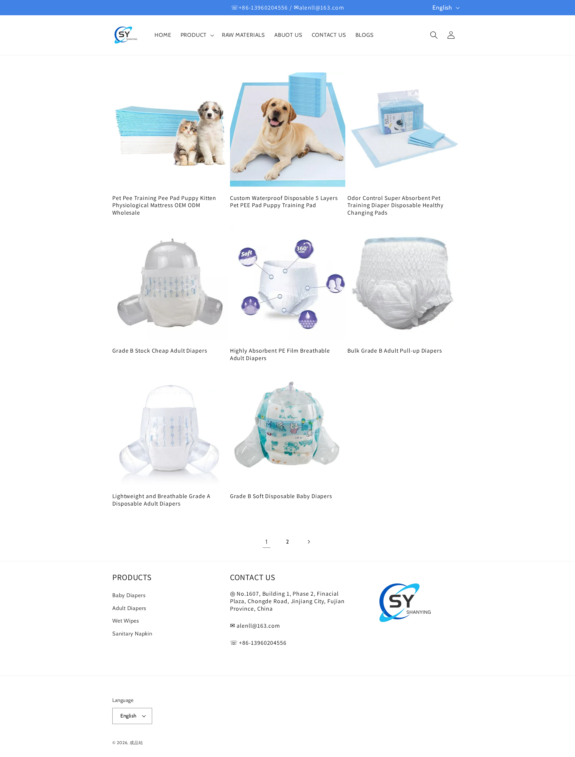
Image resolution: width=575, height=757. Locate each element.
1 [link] (266, 541)
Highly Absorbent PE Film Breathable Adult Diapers (280, 354)
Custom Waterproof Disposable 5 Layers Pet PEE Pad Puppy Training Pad (284, 201)
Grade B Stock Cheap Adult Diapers (159, 350)
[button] (196, 35)
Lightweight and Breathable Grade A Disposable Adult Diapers (161, 499)
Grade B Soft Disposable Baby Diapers (281, 496)
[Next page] (308, 541)
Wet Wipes (125, 620)
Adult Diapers (129, 608)
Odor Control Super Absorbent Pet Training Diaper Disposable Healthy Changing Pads (395, 205)
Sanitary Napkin (132, 633)
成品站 (136, 742)
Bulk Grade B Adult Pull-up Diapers (394, 350)
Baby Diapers (129, 595)
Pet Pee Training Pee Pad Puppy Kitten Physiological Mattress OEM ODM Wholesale (164, 205)
